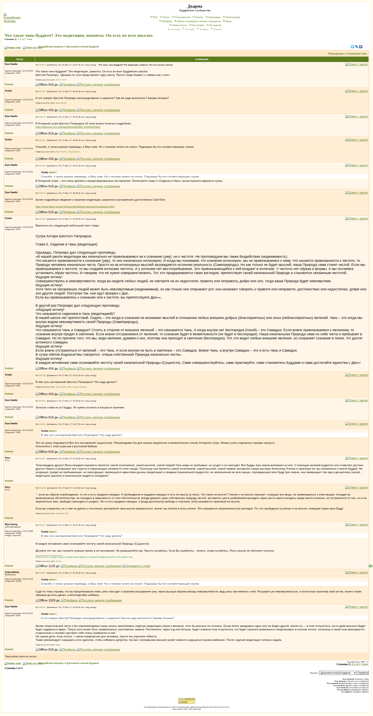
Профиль (167, 21)
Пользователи (183, 17)
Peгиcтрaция (233, 17)
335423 (41, 488)
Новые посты (179, 25)
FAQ (155, 17)
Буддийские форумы (51, 46)
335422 (41, 459)
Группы (199, 17)
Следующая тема (356, 53)
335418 (41, 219)
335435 (41, 607)
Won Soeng (73, 387)
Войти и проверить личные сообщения (199, 21)
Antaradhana (74, 152)
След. (29, 39)
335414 (41, 140)
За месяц (217, 29)
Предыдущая (336, 53)
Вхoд (228, 21)
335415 (41, 166)
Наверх (9, 84)
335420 (41, 401)
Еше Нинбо (61, 103)
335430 (41, 573)
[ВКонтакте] (361, 46)
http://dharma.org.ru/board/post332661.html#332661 (68, 126)
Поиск (166, 17)
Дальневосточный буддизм (83, 46)
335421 (41, 424)
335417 (41, 193)
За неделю (215, 25)
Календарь (215, 17)
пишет (52, 172)
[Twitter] (353, 46)
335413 (41, 117)
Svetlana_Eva (62, 513)
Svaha (59, 561)
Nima (58, 645)
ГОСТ (58, 80)
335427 (41, 525)
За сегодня (198, 25)
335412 (41, 91)
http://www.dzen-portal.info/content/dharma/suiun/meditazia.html (75, 206)
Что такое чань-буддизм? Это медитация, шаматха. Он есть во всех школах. (78, 35)
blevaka (83, 387)
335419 (41, 375)
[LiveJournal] (357, 46)
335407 (41, 65)
